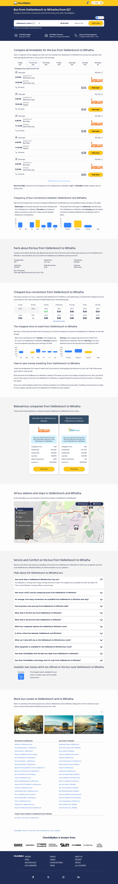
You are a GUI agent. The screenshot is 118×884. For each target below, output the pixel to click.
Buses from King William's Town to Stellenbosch (30, 768)
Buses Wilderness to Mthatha (68, 804)
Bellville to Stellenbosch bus (23, 744)
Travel (52, 865)
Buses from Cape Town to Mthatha (70, 748)
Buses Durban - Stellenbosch (24, 751)
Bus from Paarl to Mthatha (67, 784)
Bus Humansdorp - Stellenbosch (25, 761)
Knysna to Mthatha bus (66, 768)
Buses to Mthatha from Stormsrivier (70, 794)
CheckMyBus (18, 830)
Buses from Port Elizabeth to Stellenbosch (28, 784)
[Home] (22, 3)
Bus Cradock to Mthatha (66, 751)
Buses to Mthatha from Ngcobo (69, 781)
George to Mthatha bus (66, 758)
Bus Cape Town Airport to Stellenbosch (27, 818)
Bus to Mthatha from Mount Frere (69, 778)
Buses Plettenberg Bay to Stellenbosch (27, 781)
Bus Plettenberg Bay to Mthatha (69, 791)
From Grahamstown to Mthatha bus (70, 761)
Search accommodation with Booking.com (28, 28)
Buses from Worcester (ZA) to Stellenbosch (28, 808)
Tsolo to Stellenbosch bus (23, 801)
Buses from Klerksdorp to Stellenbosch (27, 771)
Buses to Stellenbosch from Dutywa (26, 754)
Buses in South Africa (29, 830)
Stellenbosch (84, 504)
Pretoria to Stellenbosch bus (24, 788)
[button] (86, 512)
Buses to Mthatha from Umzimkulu (70, 798)
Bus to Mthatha (55, 830)
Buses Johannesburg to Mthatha (69, 764)
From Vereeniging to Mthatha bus (69, 801)
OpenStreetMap (94, 542)
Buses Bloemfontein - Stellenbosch (26, 748)
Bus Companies (31, 865)
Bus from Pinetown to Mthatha (68, 788)
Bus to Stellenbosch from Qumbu (25, 794)
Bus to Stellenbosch (43, 830)
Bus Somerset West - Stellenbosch (25, 798)
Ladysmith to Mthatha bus (67, 771)
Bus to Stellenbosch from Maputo (25, 774)
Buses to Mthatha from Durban (69, 754)
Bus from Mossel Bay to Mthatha (69, 774)
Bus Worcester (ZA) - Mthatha (68, 808)
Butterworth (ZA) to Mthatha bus (69, 744)
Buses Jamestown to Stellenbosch (25, 764)
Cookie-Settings (56, 862)
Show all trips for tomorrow (60, 181)
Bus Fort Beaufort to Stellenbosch (25, 758)
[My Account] (87, 3)
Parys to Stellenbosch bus (23, 778)
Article (78, 862)
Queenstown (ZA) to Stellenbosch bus (26, 791)
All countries (80, 865)
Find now (95, 88)
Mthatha (98, 504)
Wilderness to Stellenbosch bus (24, 804)
